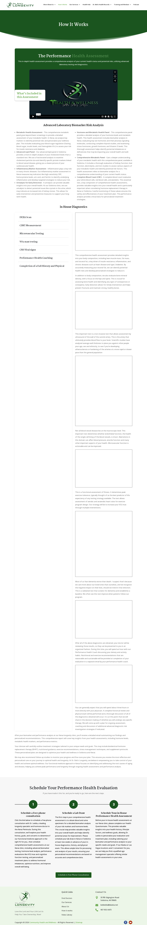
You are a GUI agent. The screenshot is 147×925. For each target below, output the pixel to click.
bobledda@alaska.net (109, 905)
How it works (67, 910)
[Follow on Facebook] (125, 922)
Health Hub (86, 4)
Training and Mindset (121, 4)
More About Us (48, 4)
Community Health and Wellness (42, 922)
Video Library (67, 915)
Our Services (73, 4)
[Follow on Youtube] (130, 922)
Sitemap (79, 922)
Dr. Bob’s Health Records (101, 4)
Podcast (136, 4)
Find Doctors (67, 898)
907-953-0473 (106, 910)
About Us (65, 906)
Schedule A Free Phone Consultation (73, 875)
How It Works (62, 4)
